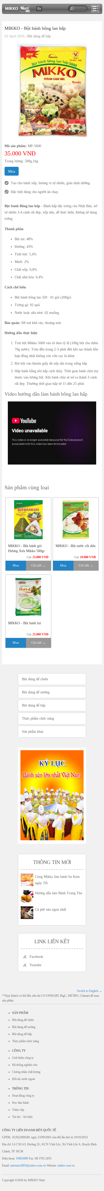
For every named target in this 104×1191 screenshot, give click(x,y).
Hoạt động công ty (23, 1095)
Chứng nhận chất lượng (26, 1072)
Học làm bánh (20, 1102)
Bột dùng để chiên (35, 679)
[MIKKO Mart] (17, 11)
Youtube (35, 965)
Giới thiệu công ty (23, 1058)
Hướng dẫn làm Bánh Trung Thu (58, 893)
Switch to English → (89, 991)
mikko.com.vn (66, 1165)
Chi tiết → (38, 565)
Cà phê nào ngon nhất (50, 909)
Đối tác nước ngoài (23, 1079)
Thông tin (20, 1088)
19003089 (22, 1158)
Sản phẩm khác (33, 732)
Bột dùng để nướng (35, 692)
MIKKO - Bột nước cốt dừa (75, 546)
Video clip (18, 1110)
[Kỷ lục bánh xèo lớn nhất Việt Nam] (52, 839)
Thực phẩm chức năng (38, 718)
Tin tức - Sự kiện (22, 1117)
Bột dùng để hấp (39, 36)
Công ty (19, 1050)
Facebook (36, 957)
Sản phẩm (20, 1013)
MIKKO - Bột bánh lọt (24, 623)
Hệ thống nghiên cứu (24, 1065)
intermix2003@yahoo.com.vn (28, 1165)
